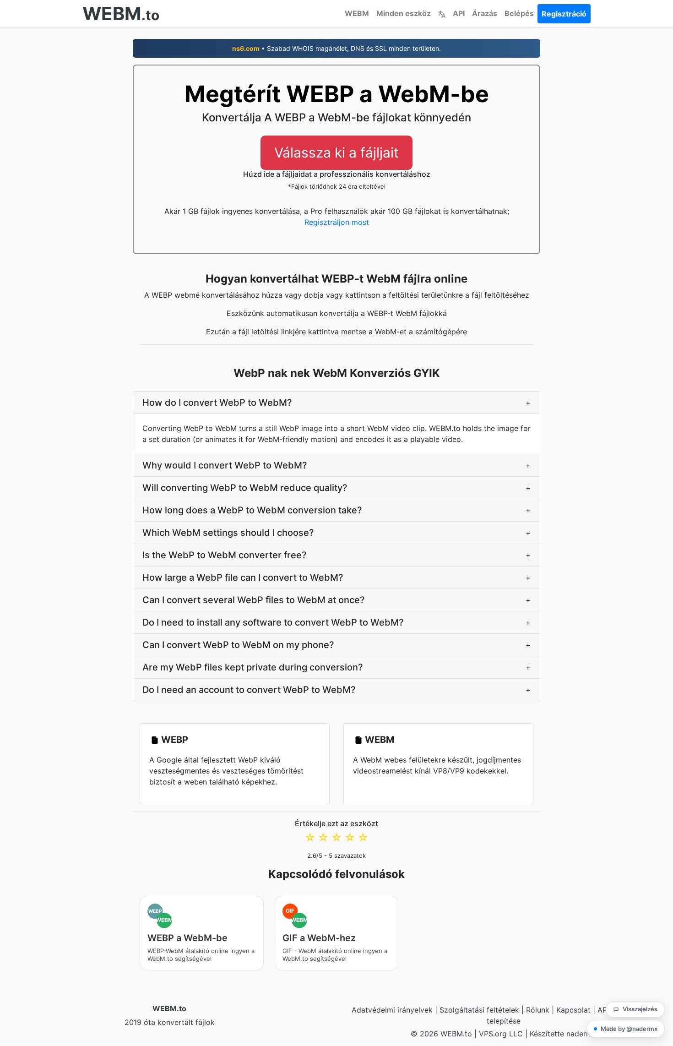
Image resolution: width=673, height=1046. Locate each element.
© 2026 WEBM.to (441, 1033)
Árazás (484, 13)
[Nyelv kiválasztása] (441, 13)
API (459, 13)
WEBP (174, 739)
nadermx (581, 1033)
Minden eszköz (403, 13)
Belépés (519, 13)
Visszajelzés (640, 1009)
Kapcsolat (573, 1009)
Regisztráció (564, 13)
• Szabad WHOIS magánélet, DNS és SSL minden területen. (336, 48)
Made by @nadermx (629, 1028)
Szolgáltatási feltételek (479, 1009)
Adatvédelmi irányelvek (392, 1009)
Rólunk (537, 1009)
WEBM (357, 13)
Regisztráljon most (336, 222)
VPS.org (493, 1033)
